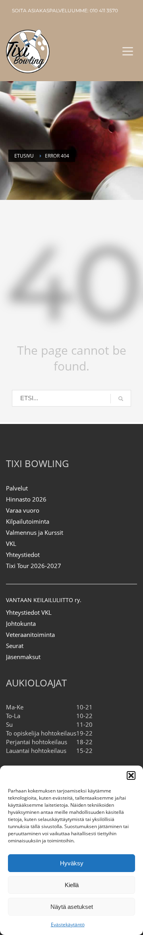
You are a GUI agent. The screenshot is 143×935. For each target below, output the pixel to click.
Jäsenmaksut (23, 657)
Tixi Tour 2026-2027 (33, 566)
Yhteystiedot (23, 555)
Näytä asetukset (71, 906)
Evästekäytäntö (68, 924)
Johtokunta (21, 623)
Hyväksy (71, 863)
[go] (120, 398)
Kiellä (72, 885)
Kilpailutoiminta (27, 521)
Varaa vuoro (22, 510)
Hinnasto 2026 (26, 499)
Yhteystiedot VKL (29, 612)
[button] (131, 775)
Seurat (14, 646)
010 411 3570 (104, 10)
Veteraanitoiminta (30, 635)
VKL (11, 543)
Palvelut (17, 488)
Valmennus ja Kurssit (34, 532)
